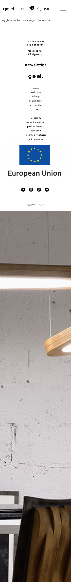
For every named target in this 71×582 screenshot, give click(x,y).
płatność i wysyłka (36, 126)
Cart (31, 10)
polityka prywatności (36, 134)
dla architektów (36, 100)
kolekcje (36, 96)
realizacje (36, 92)
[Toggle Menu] (63, 9)
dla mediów (36, 105)
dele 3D (37, 117)
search (39, 11)
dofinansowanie (36, 139)
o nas (36, 88)
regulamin (36, 130)
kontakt (36, 109)
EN (22, 9)
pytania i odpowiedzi (36, 122)
